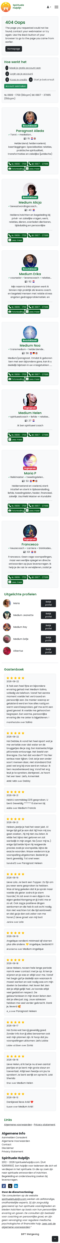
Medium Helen (25, 1083)
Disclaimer (8, 1148)
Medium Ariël (25, 1106)
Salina (28, 722)
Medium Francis (27, 808)
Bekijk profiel (48, 603)
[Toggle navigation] (56, 7)
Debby (26, 781)
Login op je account (21, 73)
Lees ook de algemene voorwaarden (29, 1225)
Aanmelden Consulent (14, 1137)
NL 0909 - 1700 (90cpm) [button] (17, 95)
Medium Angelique (33, 949)
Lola (21, 922)
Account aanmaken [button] (16, 86)
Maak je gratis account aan (25, 68)
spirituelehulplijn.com (14, 1199)
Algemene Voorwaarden (16, 1141)
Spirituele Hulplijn (18, 6)
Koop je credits (18, 79)
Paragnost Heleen (32, 863)
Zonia (30, 1045)
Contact (6, 1144)
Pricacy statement (44, 1124)
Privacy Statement (12, 1151)
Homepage (13, 48)
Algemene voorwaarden (18, 1124)
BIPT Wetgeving (30, 1234)
